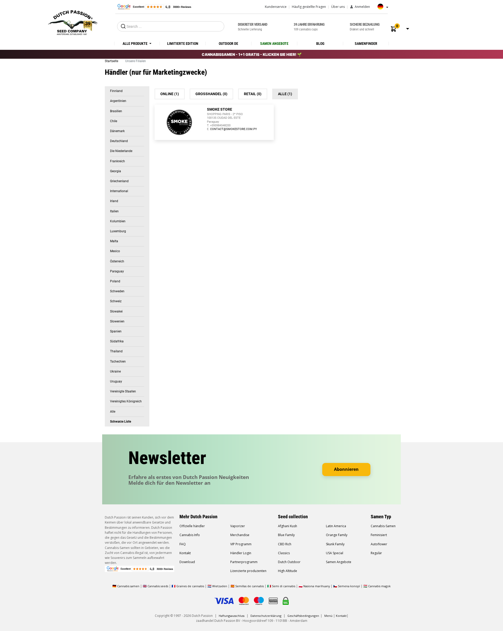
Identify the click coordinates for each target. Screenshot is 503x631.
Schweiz (116, 301)
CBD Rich (284, 544)
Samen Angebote (338, 562)
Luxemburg (118, 231)
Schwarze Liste (120, 421)
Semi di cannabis (283, 586)
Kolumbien (117, 221)
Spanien (116, 331)
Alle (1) (285, 94)
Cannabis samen (128, 586)
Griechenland (119, 181)
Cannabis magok (379, 586)
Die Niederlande (121, 151)
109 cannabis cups (309, 26)
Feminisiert (379, 535)
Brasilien (116, 111)
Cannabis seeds (157, 586)
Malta (114, 241)
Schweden (117, 291)
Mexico (115, 251)
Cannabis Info (189, 535)
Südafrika (117, 341)
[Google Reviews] (154, 6)
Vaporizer (237, 526)
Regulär (376, 553)
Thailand (116, 351)
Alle (112, 411)
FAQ (182, 544)
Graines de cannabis (190, 586)
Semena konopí (349, 586)
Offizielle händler (192, 526)
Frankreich (117, 161)
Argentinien (118, 101)
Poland (115, 281)
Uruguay (116, 381)
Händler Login (240, 553)
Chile (113, 121)
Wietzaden (220, 586)
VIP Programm (241, 544)
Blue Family (286, 535)
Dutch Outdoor (289, 562)
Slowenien (117, 321)
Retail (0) (252, 94)
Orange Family (336, 535)
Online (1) (169, 94)
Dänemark (117, 131)
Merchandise (239, 535)
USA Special (334, 553)
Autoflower (379, 544)
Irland (114, 201)
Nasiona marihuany (316, 586)
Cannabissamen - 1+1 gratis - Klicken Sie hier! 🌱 (252, 54)
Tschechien (118, 361)
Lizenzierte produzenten (248, 571)
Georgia (115, 171)
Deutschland (119, 141)
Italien (114, 211)
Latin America (336, 526)
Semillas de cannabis (249, 586)
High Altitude (287, 571)
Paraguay (117, 271)
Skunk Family (335, 544)
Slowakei (116, 311)
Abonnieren (346, 469)
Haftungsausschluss (231, 616)
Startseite (112, 61)
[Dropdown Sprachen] (381, 8)
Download (187, 562)
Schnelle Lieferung (252, 26)
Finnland (116, 91)
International (119, 191)
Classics (284, 553)
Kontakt (185, 553)
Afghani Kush (287, 526)
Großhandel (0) (211, 94)
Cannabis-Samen (383, 526)
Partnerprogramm (244, 562)
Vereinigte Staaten (123, 391)
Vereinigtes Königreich (126, 401)
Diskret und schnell (364, 26)
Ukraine (115, 371)
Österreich (117, 261)
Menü (328, 616)
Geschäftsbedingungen (303, 616)
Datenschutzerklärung (265, 616)
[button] (393, 29)
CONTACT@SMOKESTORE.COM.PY (233, 129)
